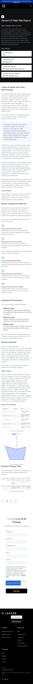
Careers (4, 659)
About (3, 653)
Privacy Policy (21, 643)
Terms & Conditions (22, 646)
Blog (18, 631)
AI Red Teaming (6, 637)
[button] (31, 6)
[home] (3, 6)
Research (4, 656)
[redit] (7, 679)
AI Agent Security (6, 634)
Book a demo (17, 617)
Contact (4, 661)
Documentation (21, 634)
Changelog (20, 637)
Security (19, 640)
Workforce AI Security (7, 631)
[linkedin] (5, 679)
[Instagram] (2, 679)
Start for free (16, 621)
